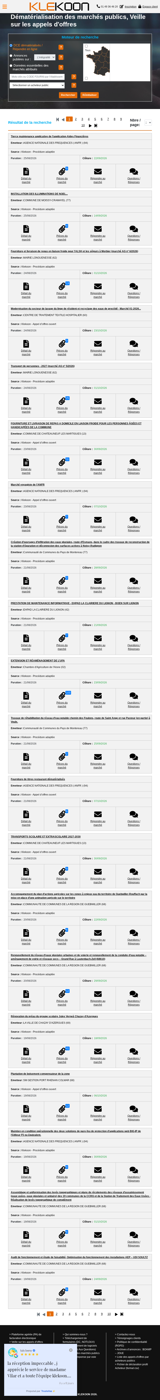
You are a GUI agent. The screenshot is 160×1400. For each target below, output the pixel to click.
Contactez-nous (126, 1334)
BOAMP (146, 1349)
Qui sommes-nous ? (76, 1334)
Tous (87, 50)
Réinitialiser (89, 95)
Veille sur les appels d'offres (27, 1342)
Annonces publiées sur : (22, 57)
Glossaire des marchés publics (82, 1353)
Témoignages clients (129, 1338)
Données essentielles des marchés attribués (31, 67)
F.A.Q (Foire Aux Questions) (80, 1349)
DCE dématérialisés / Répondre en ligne (27, 47)
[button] (4, 7)
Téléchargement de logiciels (81, 1345)
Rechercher (68, 95)
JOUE (120, 1353)
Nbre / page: (135, 122)
